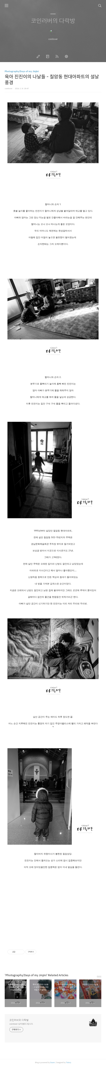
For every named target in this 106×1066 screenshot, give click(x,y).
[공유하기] (18, 952)
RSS (57, 56)
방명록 (48, 56)
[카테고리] (6, 5)
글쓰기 (38, 56)
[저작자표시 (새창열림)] (37, 952)
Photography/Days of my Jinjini (22, 71)
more (99, 976)
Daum (52, 1062)
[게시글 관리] (21, 952)
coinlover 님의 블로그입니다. (21, 1024)
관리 (67, 56)
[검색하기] (100, 5)
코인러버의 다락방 (53, 21)
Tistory (68, 1062)
